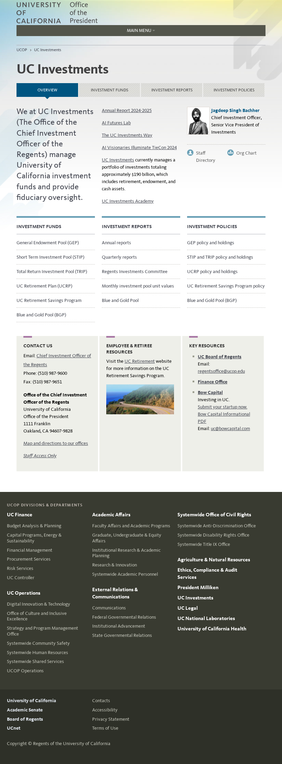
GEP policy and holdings (210, 243)
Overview (57, 87)
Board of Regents (25, 719)
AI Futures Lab (116, 123)
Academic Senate (25, 710)
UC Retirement (139, 361)
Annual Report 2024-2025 (127, 110)
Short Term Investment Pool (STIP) (50, 257)
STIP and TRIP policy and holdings (220, 257)
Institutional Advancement (118, 626)
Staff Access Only (39, 456)
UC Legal (187, 608)
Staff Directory (205, 153)
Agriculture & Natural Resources (213, 560)
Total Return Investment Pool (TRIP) (52, 271)
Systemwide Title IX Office (203, 544)
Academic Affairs (111, 515)
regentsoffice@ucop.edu (221, 371)
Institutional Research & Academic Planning (126, 553)
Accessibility (105, 710)
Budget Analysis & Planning (34, 526)
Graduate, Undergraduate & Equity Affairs (126, 538)
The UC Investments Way (127, 135)
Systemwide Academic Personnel (125, 574)
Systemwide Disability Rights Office (213, 535)
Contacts (101, 701)
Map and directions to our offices (55, 443)
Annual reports (116, 243)
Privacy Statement (110, 719)
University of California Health (211, 629)
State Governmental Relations (122, 635)
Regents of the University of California (71, 743)
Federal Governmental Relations (124, 617)
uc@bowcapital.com (230, 428)
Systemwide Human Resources (37, 652)
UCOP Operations (25, 671)
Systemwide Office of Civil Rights (214, 515)
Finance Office (212, 382)
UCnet (13, 728)
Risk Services (20, 568)
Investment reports (172, 90)
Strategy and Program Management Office (42, 631)
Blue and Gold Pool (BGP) (41, 315)
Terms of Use (105, 728)
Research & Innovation (114, 565)
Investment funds (109, 90)
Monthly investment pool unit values (138, 286)
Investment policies (234, 90)
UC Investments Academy (128, 201)
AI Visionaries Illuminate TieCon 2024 (139, 147)
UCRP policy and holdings (212, 271)
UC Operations (23, 593)
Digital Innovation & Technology (38, 604)
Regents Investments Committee (134, 271)
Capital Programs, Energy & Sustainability (34, 538)
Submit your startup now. (222, 407)
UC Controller (20, 578)
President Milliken (197, 587)
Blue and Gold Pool (120, 300)
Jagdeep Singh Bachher (235, 110)
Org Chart (246, 153)
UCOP (22, 49)
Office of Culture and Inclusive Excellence (37, 616)
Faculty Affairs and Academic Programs (131, 526)
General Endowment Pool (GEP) (48, 243)
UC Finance (19, 515)
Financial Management (29, 550)
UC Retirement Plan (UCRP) (44, 286)
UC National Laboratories (206, 618)
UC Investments (47, 49)
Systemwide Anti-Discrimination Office (216, 526)
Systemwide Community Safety (38, 643)
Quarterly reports (119, 257)
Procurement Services (29, 559)
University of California (31, 701)
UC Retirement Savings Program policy (226, 286)
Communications (109, 608)
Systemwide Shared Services (35, 661)
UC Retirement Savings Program (49, 300)
